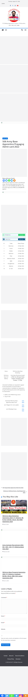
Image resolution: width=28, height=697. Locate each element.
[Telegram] (12, 180)
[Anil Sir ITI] (2, 30)
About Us (11, 655)
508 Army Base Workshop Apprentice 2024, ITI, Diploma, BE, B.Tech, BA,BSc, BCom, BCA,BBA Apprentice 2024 (13, 518)
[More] (14, 180)
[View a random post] (25, 30)
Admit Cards (5, 138)
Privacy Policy (10, 659)
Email (3, 622)
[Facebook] (4, 180)
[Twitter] (6, 180)
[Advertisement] (14, 50)
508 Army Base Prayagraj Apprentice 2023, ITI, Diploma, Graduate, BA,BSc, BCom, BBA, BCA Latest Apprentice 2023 (13, 575)
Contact (5, 655)
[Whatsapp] (9, 180)
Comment (4, 597)
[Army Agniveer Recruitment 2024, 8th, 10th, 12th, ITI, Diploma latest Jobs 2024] (14, 530)
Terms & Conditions (19, 655)
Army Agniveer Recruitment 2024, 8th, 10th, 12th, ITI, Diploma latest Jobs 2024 (13, 547)
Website (3, 629)
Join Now (22, 234)
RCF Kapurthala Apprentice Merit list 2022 (13, 487)
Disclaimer (18, 659)
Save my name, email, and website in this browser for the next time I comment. (14, 639)
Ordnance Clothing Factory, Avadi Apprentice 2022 (14, 491)
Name (3, 616)
